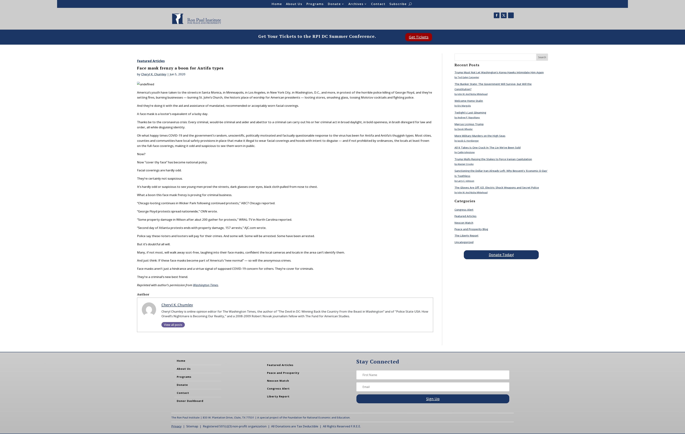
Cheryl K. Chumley (153, 74)
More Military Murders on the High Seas (480, 135)
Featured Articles (151, 61)
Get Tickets (418, 37)
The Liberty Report (466, 235)
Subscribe (398, 4)
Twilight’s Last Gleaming (470, 112)
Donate (334, 4)
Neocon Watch (464, 222)
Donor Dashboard (190, 401)
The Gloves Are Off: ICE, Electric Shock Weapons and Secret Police (497, 187)
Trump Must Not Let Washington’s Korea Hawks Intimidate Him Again (499, 72)
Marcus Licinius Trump (469, 124)
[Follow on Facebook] (496, 15)
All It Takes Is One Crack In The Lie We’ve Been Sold (488, 147)
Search (542, 57)
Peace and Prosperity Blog (471, 229)
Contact (378, 4)
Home (277, 4)
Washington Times (205, 285)
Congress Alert (464, 209)
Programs (315, 4)
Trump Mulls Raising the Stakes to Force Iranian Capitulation (493, 159)
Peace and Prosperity (283, 373)
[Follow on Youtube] (511, 15)
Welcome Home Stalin (469, 100)
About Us (294, 4)
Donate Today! (501, 254)
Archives (356, 4)
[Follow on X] (504, 15)
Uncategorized (464, 242)
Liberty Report (278, 396)
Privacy (176, 426)
